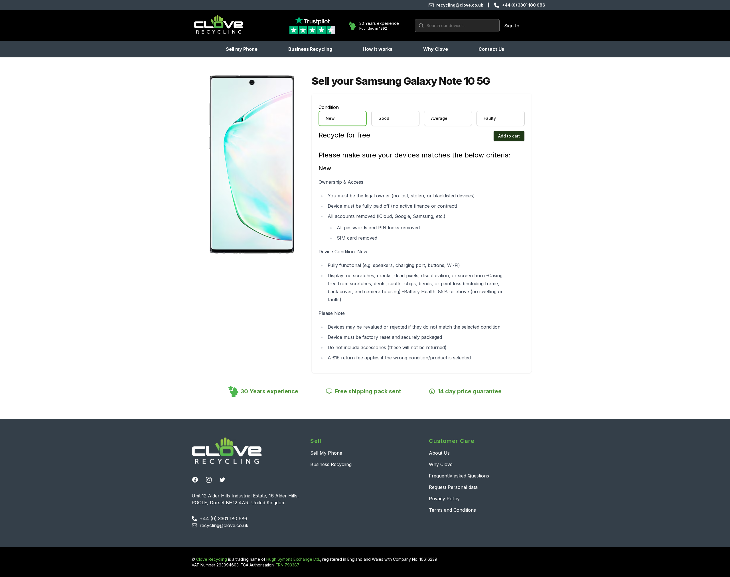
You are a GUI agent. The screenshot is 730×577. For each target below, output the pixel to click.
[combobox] (457, 25)
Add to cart (509, 135)
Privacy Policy (444, 498)
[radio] (343, 118)
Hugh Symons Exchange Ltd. (293, 559)
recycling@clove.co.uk (459, 5)
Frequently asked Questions (459, 476)
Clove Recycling (211, 559)
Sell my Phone (241, 49)
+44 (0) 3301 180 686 (523, 5)
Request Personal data (453, 487)
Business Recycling (310, 49)
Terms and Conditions (452, 510)
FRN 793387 (287, 564)
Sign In (511, 26)
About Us (439, 453)
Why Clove (435, 49)
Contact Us (491, 49)
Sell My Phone (326, 453)
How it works (377, 49)
